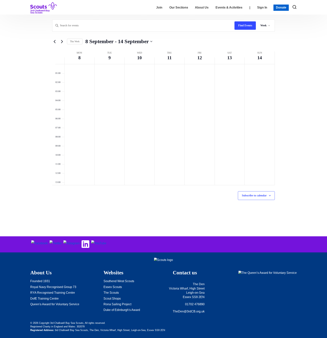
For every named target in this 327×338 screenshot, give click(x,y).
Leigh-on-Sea (195, 292)
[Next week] (62, 41)
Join (159, 7)
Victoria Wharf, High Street (187, 288)
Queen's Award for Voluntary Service (54, 304)
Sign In (262, 7)
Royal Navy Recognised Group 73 (53, 287)
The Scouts (111, 292)
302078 (81, 326)
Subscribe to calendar (254, 195)
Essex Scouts (113, 287)
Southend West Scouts (119, 281)
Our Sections (178, 7)
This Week (74, 41)
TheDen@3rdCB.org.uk (189, 311)
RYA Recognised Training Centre (52, 292)
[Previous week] (54, 41)
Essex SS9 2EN (194, 297)
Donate (281, 7)
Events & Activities (229, 7)
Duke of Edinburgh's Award (122, 309)
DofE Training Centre (44, 298)
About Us (202, 7)
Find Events (245, 25)
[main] (163, 126)
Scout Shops (112, 298)
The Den (199, 284)
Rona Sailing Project (117, 304)
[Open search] (294, 7)
